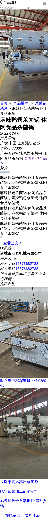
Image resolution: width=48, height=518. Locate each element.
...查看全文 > (11, 243)
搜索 (29, 8)
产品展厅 (20, 103)
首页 (4, 103)
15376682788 (26, 263)
